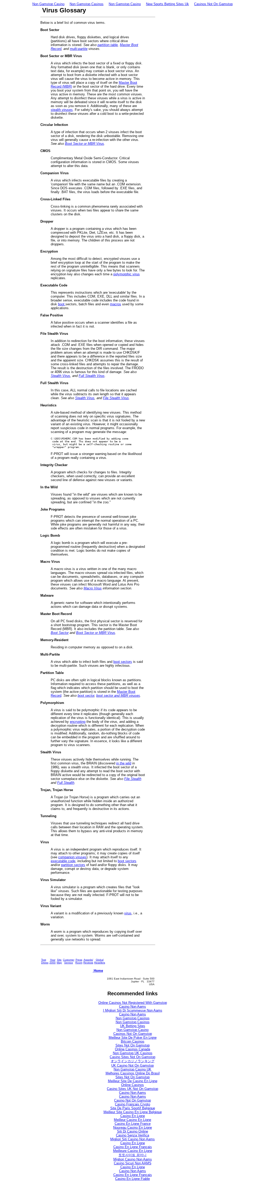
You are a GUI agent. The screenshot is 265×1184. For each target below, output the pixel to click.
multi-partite (78, 49)
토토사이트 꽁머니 (132, 1155)
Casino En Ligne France (133, 1124)
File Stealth (132, 779)
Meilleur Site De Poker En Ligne (133, 1037)
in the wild (123, 763)
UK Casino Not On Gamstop (132, 1065)
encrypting (77, 722)
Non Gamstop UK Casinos (132, 1053)
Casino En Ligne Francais (132, 1175)
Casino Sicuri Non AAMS (132, 1163)
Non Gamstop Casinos (87, 4)
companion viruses (72, 857)
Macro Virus (93, 588)
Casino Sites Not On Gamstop (132, 1057)
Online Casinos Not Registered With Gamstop (132, 1003)
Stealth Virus (60, 376)
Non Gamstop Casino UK (132, 1069)
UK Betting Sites (132, 1026)
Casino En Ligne (132, 1116)
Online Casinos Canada (132, 1049)
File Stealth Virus (116, 398)
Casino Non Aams (132, 1006)
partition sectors (73, 865)
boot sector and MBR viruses (118, 695)
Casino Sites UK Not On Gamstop (132, 1089)
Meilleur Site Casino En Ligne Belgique (133, 1112)
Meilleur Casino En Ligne (132, 1120)
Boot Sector (60, 633)
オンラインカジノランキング (132, 1061)
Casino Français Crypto (132, 1104)
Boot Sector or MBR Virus (84, 144)
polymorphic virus (126, 274)
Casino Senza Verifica (132, 1135)
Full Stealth (65, 783)
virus (127, 913)
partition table (108, 45)
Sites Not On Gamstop (132, 1045)
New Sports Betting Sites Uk (167, 4)
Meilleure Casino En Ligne (132, 1151)
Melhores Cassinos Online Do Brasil (133, 1073)
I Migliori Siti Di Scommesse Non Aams (132, 1010)
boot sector (86, 695)
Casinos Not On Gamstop (213, 4)
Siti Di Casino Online (132, 1131)
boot (61, 304)
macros (115, 304)
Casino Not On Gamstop (132, 1100)
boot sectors (122, 662)
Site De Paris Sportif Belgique (132, 1108)
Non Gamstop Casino (48, 4)
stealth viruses (62, 110)
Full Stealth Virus (92, 376)
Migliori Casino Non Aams (132, 1159)
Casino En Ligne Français (132, 1147)
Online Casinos (132, 1085)
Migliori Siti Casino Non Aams (132, 1139)
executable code (63, 861)
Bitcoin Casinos (132, 1041)
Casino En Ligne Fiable (132, 1179)
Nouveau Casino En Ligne (132, 1127)
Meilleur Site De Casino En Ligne (132, 1081)
